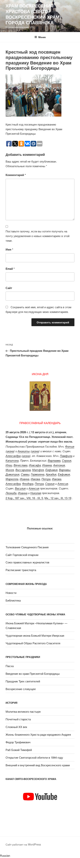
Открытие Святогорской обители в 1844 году (34, 757)
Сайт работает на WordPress (23, 844)
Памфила (66, 456)
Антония (59, 465)
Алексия (62, 484)
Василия (20, 488)
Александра (13, 456)
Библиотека (13, 600)
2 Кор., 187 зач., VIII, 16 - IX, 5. (25, 498)
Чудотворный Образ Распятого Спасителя (33, 643)
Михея (10, 470)
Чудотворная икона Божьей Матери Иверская (35, 635)
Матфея (38, 470)
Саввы (25, 474)
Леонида (11, 493)
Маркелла (12, 479)
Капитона (12, 460)
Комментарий (16, 175)
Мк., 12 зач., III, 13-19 (57, 498)
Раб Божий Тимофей (19, 750)
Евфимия (51, 470)
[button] (40, 855)
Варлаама (54, 460)
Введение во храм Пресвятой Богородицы (33, 673)
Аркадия (51, 474)
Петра (45, 479)
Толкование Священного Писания (27, 547)
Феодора (27, 484)
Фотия (69, 446)
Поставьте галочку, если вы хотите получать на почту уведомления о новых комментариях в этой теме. (37, 235)
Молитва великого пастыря (23, 711)
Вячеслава (20, 465)
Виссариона (23, 470)
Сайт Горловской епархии (22, 555)
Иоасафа (35, 465)
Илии (9, 465)
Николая (35, 493)
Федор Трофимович (18, 742)
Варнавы (64, 470)
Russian (5, 855)
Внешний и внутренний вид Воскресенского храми (38, 765)
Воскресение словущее (21, 689)
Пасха (10, 666)
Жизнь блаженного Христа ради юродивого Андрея (38, 734)
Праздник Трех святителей (23, 681)
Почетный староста (18, 719)
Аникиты (24, 451)
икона (10, 451)
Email (10, 269)
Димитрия (12, 474)
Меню (42, 37)
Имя (9, 249)
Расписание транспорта (21, 570)
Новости (11, 593)
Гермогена (37, 474)
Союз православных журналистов (27, 562)
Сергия (66, 460)
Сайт (9, 288)
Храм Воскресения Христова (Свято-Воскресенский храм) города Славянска (33, 14)
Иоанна (47, 465)
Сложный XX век (16, 727)
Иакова (35, 479)
